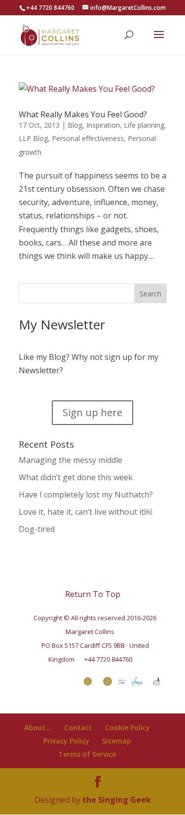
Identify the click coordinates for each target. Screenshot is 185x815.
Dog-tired (37, 529)
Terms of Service (87, 754)
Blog (75, 125)
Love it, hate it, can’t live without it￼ (85, 511)
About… (37, 727)
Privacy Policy (66, 740)
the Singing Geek (116, 799)
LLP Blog (33, 138)
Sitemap (116, 740)
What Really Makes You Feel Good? (83, 114)
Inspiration (103, 125)
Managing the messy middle (70, 460)
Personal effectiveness (88, 138)
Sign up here (92, 412)
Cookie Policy (127, 727)
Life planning (144, 125)
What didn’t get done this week (76, 477)
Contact (78, 727)
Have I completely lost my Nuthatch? (86, 494)
